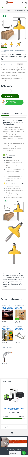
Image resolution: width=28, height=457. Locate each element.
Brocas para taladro (6, 305)
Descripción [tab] (5, 113)
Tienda (8, 10)
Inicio (2, 10)
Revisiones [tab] (18, 113)
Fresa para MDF (11, 281)
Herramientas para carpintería (16, 275)
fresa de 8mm (16, 277)
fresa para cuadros (12, 279)
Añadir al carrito (11, 96)
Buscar (25, 6)
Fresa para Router (12, 282)
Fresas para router (5, 50)
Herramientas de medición (5, 327)
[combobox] (12, 6)
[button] (25, 16)
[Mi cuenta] (23, 2)
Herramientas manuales (19, 10)
